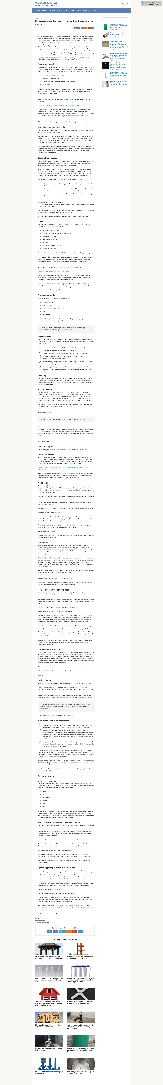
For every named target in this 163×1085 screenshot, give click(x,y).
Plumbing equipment (56, 10)
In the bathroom (42, 10)
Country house (70, 10)
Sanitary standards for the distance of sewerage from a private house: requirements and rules (118, 56)
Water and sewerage (46, 3)
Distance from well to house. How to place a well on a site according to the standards (118, 74)
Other (95, 10)
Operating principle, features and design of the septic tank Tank (118, 25)
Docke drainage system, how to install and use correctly (117, 34)
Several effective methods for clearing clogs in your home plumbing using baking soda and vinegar (118, 65)
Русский (125, 4)
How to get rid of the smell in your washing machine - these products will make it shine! (118, 84)
